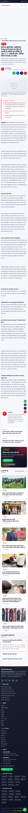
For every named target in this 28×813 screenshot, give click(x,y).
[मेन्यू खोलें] (25, 5)
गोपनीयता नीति (4, 744)
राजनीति (2, 716)
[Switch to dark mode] (21, 5)
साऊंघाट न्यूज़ (4, 785)
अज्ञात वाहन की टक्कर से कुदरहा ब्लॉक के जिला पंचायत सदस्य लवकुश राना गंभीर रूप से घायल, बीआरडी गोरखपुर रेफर (12, 600)
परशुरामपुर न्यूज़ (10, 782)
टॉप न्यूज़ (5, 39)
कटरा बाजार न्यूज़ (18, 799)
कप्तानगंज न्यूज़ (17, 776)
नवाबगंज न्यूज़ (18, 794)
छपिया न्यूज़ (4, 797)
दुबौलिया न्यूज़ (23, 779)
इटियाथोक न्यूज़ (4, 799)
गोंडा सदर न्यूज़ (4, 791)
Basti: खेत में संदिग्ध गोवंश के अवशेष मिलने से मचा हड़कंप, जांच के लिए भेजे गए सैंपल (12, 494)
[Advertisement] (14, 23)
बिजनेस (2, 710)
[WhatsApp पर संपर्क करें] (25, 810)
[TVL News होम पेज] (6, 5)
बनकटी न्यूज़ (17, 779)
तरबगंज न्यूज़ (18, 791)
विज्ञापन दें (3, 737)
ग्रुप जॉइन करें (9, 460)
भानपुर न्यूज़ (24, 776)
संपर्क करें (11, 421)
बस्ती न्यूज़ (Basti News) (6, 687)
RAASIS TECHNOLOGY (18, 810)
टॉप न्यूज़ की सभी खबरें (19, 471)
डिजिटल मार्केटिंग (4, 708)
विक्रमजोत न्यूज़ (11, 785)
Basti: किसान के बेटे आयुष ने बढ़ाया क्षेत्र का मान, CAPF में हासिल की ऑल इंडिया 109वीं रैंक (13, 546)
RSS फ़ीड (3, 746)
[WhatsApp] (2, 680)
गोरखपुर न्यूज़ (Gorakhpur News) (8, 693)
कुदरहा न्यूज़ (4, 782)
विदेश (2, 723)
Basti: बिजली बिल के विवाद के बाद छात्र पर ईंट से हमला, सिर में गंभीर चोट (11, 573)
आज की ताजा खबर (5, 698)
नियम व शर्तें (3, 742)
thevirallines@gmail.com (9, 766)
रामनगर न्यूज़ (17, 782)
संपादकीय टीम (4, 733)
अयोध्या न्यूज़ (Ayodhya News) (7, 691)
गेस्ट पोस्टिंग (3, 740)
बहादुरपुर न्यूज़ (10, 779)
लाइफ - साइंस (3, 719)
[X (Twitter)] (9, 680)
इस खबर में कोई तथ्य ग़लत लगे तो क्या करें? (12, 659)
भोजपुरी (2, 712)
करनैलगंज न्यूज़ (4, 794)
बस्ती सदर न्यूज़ (4, 776)
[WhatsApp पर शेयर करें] (14, 73)
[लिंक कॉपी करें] (25, 73)
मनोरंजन (2, 714)
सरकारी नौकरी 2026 (5, 700)
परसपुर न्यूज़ (4, 802)
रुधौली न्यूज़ (4, 779)
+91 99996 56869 (10, 464)
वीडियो (2, 725)
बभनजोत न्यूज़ (10, 797)
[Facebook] (6, 680)
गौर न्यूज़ (17, 785)
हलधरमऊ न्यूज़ (23, 797)
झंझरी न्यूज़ (11, 799)
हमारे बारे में (3, 731)
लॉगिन (22, 1)
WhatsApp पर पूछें (8, 769)
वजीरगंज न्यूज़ (11, 794)
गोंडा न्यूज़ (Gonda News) (6, 689)
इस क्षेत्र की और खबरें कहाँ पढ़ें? (9, 654)
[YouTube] (16, 680)
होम (1, 39)
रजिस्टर (25, 1)
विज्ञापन (2, 721)
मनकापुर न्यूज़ (11, 791)
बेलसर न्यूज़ (17, 797)
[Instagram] (13, 680)
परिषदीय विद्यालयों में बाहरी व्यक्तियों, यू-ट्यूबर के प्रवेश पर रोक (10, 520)
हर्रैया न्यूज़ (10, 776)
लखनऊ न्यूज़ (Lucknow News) (7, 695)
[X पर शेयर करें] (21, 73)
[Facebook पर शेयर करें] (17, 73)
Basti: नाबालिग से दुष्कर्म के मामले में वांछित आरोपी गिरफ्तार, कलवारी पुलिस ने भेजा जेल (13, 627)
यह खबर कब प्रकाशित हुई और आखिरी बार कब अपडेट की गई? (12, 641)
